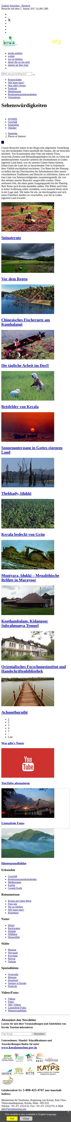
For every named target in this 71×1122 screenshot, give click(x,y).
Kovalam (13, 955)
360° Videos (14, 1004)
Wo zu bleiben (15, 59)
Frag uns (12, 903)
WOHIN (11, 56)
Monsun (12, 977)
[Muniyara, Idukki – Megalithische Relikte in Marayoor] (27, 568)
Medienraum (14, 91)
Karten (11, 885)
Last (10, 737)
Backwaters (14, 928)
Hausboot (13, 980)
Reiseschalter (15, 79)
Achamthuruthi (14, 712)
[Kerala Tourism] (31, 47)
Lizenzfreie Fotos (12, 823)
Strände (12, 931)
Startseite (12, 133)
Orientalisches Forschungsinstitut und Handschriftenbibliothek (33, 669)
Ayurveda (13, 974)
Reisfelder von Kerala (20, 406)
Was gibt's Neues (17, 85)
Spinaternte (11, 238)
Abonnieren (14, 97)
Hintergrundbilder (13, 863)
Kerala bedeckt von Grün (23, 534)
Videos (11, 998)
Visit (12, 1118)
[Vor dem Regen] (27, 272)
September (13, 124)
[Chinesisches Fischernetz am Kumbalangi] (27, 313)
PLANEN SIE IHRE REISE (18, 65)
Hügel (11, 925)
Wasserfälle (14, 937)
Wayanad (13, 952)
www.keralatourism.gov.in (19, 1047)
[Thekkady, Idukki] (27, 486)
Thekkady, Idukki (16, 493)
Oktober (12, 127)
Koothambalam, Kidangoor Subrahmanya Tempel (24, 623)
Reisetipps (13, 912)
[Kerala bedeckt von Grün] (27, 527)
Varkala (12, 961)
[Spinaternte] (27, 230)
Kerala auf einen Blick (19, 901)
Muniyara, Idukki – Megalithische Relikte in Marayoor (30, 577)
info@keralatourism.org (13, 1109)
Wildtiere (12, 934)
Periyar (11, 958)
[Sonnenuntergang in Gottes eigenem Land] (27, 440)
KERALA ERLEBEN (15, 53)
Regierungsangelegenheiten (22, 94)
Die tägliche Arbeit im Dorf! (25, 365)
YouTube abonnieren (15, 783)
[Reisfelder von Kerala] (27, 399)
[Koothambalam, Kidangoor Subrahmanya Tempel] (27, 614)
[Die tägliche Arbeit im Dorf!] (27, 358)
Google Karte (15, 888)
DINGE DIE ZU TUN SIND (19, 62)
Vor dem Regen (14, 279)
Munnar (12, 949)
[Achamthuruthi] (27, 705)
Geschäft (12, 122)
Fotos (11, 1001)
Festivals (12, 88)
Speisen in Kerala (17, 983)
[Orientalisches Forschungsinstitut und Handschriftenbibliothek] (27, 659)
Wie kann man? (16, 82)
